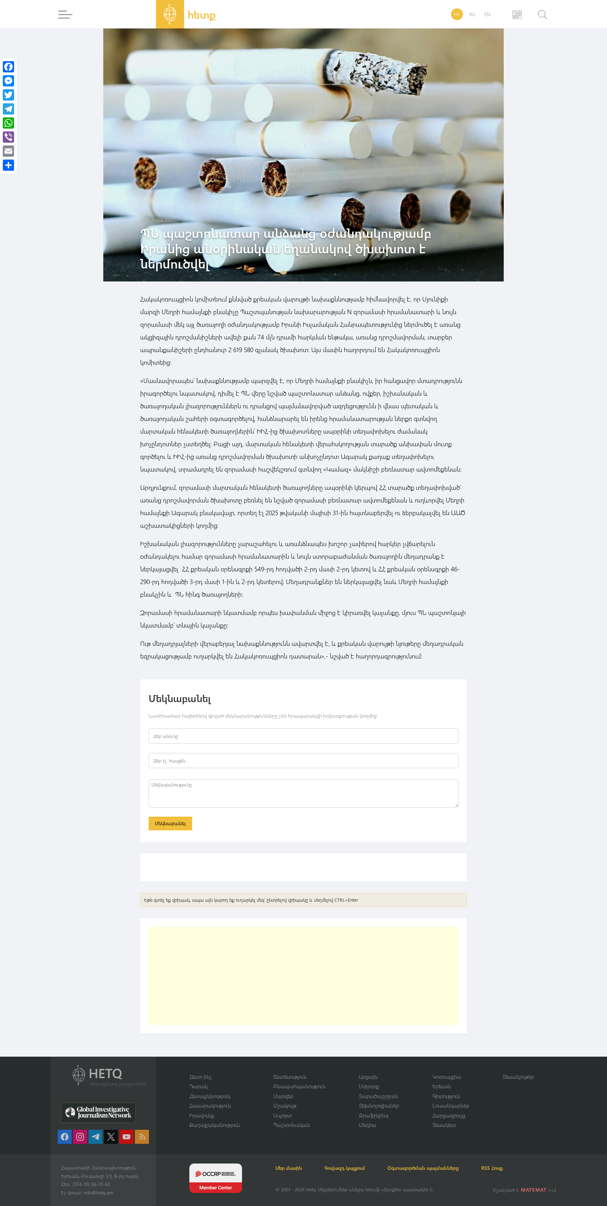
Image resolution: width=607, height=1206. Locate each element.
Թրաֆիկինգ (374, 1115)
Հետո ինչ (200, 1076)
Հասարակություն (210, 1105)
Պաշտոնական (291, 1124)
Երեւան (441, 1086)
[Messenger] (8, 81)
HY (457, 14)
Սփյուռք (369, 1086)
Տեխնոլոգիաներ (379, 1105)
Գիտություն (446, 1096)
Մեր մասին (288, 1168)
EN (487, 14)
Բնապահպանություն (299, 1086)
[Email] (8, 151)
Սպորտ (282, 1115)
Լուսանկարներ (450, 1105)
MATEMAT (534, 1189)
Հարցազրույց (448, 1115)
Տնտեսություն (290, 1076)
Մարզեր (283, 1096)
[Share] (8, 165)
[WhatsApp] (8, 123)
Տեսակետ (444, 1124)
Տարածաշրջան (378, 1096)
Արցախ (368, 1076)
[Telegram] (8, 109)
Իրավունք (201, 1115)
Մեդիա (367, 1124)
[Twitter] (8, 95)
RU (472, 14)
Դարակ (198, 1086)
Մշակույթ (284, 1105)
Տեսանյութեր (518, 1076)
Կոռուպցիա (446, 1076)
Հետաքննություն (209, 1096)
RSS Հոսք (492, 1168)
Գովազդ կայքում (345, 1168)
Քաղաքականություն (214, 1124)
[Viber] (8, 137)
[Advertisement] (303, 976)
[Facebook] (8, 67)
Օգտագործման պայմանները (423, 1168)
